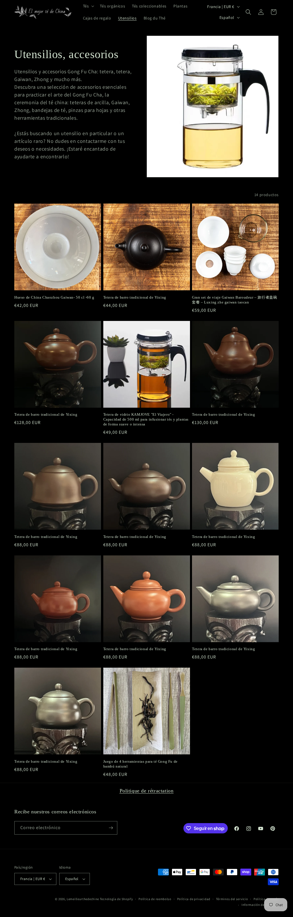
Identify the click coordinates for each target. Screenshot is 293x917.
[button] (88, 6)
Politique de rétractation (147, 791)
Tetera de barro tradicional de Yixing (134, 297)
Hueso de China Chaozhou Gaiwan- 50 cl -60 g (54, 297)
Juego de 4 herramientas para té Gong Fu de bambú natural (140, 763)
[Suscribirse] (110, 828)
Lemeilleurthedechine (83, 899)
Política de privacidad (193, 899)
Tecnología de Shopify (116, 899)
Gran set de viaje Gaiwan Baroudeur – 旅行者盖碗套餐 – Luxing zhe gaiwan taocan (234, 299)
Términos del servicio (232, 899)
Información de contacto (260, 905)
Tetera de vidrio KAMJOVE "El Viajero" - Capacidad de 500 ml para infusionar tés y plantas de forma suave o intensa (146, 419)
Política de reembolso (154, 899)
